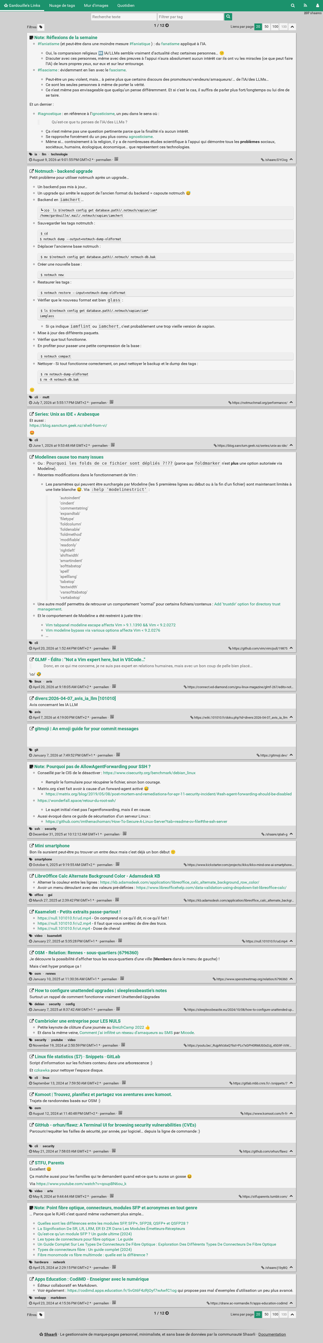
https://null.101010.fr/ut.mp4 (64, 928)
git (36, 750)
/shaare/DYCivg (276, 160)
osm (38, 973)
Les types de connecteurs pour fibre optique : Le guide (85, 1239)
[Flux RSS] (305, 5)
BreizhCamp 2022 (128, 1027)
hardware (41, 1262)
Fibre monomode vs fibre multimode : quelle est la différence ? (93, 1254)
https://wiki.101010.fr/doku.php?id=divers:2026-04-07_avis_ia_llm (240, 717)
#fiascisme (47, 70)
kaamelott (54, 936)
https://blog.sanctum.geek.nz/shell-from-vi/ (68, 425)
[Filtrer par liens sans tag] (40, 27)
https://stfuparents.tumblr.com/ (265, 1196)
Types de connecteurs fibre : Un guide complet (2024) (85, 1249)
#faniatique (139, 43)
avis (49, 681)
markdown (58, 1298)
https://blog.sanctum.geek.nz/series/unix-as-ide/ (252, 445)
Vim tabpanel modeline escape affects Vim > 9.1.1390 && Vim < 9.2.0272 (111, 625)
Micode (187, 1032)
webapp (40, 1298)
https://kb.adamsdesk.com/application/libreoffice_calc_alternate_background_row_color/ (179, 882)
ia (36, 154)
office (39, 895)
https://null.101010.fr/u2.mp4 (64, 923)
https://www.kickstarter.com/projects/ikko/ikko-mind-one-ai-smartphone (239, 865)
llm (44, 154)
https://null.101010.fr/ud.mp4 (64, 918)
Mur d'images (96, 5)
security (51, 829)
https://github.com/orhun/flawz (265, 1151)
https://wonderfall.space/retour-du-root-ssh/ (77, 800)
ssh (37, 829)
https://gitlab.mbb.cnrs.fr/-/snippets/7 (260, 1083)
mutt (46, 397)
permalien (72, 160)
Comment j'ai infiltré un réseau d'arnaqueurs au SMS (126, 1032)
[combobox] (190, 16)
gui (50, 895)
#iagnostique (49, 113)
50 (266, 26)
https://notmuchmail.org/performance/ (259, 403)
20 (258, 26)
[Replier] (291, 159)
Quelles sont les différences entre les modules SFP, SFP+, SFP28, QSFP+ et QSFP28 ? (113, 1223)
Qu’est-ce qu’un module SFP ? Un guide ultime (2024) (85, 1234)
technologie (59, 154)
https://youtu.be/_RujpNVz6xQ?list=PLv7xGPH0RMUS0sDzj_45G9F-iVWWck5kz (244, 1045)
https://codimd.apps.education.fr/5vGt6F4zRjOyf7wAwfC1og (122, 1290)
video (38, 936)
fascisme (117, 70)
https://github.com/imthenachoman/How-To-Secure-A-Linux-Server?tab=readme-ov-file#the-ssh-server (136, 821)
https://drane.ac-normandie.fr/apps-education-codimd (249, 1303)
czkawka (42, 1070)
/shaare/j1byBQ (276, 1268)
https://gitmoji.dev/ (274, 755)
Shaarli (50, 1334)
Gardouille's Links (24, 5)
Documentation (272, 1334)
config (70, 1004)
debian (39, 1004)
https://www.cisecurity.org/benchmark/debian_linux (149, 772)
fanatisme (170, 43)
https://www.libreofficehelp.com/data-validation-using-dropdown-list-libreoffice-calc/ (211, 887)
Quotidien (125, 5)
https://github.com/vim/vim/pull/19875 (259, 648)
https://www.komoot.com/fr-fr (266, 1113)
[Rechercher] (293, 5)
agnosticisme (141, 136)
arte (50, 1191)
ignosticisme (103, 113)
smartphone (43, 859)
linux (38, 681)
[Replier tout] (292, 26)
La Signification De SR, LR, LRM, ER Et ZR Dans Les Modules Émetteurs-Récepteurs (111, 1228)
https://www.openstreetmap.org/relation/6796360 (252, 979)
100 (275, 26)
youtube (57, 1040)
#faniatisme (48, 43)
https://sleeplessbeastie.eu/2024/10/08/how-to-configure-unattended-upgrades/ (245, 1010)
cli (36, 397)
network (59, 1262)
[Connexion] (317, 5)
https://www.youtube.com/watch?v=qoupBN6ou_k (81, 1183)
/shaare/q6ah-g (276, 834)
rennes (51, 973)
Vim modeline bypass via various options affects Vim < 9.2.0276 (103, 630)
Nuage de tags (62, 5)
